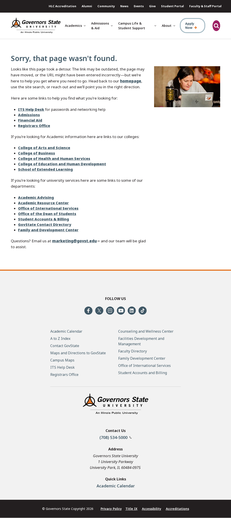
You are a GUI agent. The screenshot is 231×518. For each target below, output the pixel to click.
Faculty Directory (132, 351)
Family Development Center (141, 358)
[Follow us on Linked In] (132, 310)
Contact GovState (64, 345)
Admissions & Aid (100, 25)
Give (152, 6)
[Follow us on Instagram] (110, 310)
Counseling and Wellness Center (145, 331)
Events (139, 6)
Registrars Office (64, 374)
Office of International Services (144, 365)
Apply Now (189, 25)
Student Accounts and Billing (142, 372)
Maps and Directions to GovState (78, 352)
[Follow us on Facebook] (88, 310)
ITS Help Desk (62, 367)
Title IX (131, 509)
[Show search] (216, 25)
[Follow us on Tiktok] (143, 310)
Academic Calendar (116, 485)
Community (106, 6)
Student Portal (172, 6)
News (124, 6)
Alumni (87, 6)
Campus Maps (62, 360)
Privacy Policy (111, 509)
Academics (73, 25)
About (166, 25)
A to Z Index (60, 338)
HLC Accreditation (62, 6)
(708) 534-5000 (114, 437)
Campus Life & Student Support (131, 25)
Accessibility (151, 509)
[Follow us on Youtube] (121, 310)
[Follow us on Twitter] (99, 310)
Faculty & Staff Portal (205, 6)
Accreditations (177, 509)
